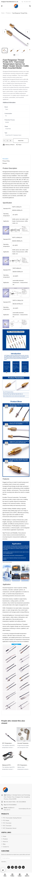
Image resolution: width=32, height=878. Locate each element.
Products (8, 13)
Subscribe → (4, 861)
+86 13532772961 (27, 1)
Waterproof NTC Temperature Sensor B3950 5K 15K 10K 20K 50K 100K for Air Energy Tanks (8, 765)
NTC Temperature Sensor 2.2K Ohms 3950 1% (7, 743)
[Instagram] (12, 867)
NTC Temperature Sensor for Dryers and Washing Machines (23, 765)
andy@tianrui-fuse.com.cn (9, 808)
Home (2, 13)
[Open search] (30, 6)
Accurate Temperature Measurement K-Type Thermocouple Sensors (23, 743)
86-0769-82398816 (10, 804)
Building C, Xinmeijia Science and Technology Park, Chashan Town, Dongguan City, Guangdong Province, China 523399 (17, 797)
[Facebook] (8, 867)
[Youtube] (16, 867)
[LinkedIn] (23, 867)
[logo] (16, 6)
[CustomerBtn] (3, 870)
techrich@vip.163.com (25, 808)
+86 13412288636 (21, 801)
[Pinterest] (19, 867)
